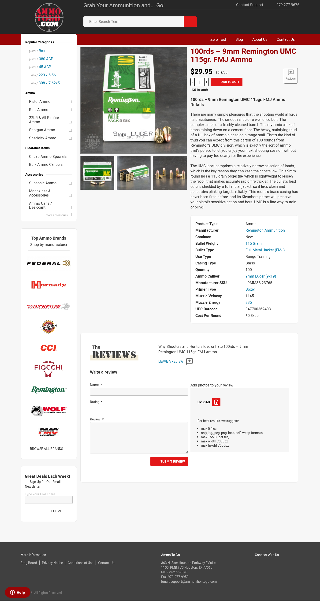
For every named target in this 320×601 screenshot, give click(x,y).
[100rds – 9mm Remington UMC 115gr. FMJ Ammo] (133, 100)
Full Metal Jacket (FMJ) (265, 249)
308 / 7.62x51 (45, 82)
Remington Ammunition (265, 230)
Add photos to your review (211, 385)
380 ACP (41, 58)
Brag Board (28, 562)
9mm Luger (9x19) (261, 276)
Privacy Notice (52, 562)
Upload (203, 402)
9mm (38, 50)
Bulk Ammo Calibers (46, 164)
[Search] (190, 21)
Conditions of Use (80, 562)
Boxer (250, 289)
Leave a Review (171, 361)
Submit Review (172, 461)
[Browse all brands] (69, 448)
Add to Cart (230, 82)
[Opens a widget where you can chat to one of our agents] (17, 593)
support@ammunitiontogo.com (194, 581)
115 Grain (254, 243)
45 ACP (40, 66)
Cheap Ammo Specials (48, 156)
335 (249, 302)
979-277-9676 (177, 572)
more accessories (57, 215)
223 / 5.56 (42, 75)
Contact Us (106, 562)
